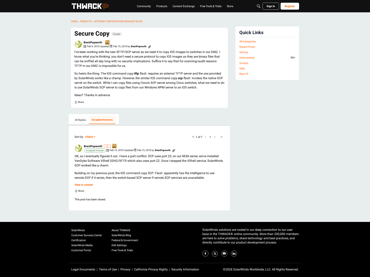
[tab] (80, 120)
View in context (84, 184)
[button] (78, 44)
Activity (243, 52)
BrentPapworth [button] (93, 42)
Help (242, 68)
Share (79, 102)
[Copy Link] (149, 46)
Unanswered (267, 57)
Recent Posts (247, 46)
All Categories (247, 41)
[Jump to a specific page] (221, 137)
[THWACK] (90, 6)
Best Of (243, 73)
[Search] (258, 6)
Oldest (89, 137)
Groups (243, 63)
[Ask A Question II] (107, 42)
